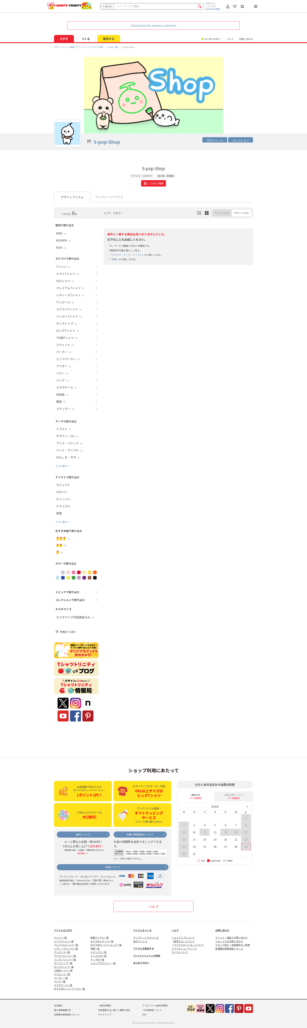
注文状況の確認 (212, 8)
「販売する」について (183, 941)
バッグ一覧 (60, 981)
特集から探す (68, 632)
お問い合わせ (246, 39)
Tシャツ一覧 (60, 937)
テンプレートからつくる (146, 937)
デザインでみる (241, 212)
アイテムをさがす (63, 930)
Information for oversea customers (153, 25)
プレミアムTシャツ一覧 (66, 945)
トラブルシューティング (184, 948)
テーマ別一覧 (97, 959)
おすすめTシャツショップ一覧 (106, 945)
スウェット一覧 (62, 974)
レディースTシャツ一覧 (66, 948)
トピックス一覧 (98, 952)
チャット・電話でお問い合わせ (231, 937)
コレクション (240, 140)
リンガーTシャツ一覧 (65, 959)
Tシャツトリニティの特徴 (146, 955)
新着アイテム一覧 (99, 937)
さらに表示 (61, 466)
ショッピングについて (183, 937)
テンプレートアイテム (109, 197)
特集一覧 (95, 948)
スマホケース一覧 (63, 985)
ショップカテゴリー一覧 (103, 963)
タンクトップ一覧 (63, 963)
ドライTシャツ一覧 (64, 941)
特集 (114, 259)
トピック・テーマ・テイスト (127, 254)
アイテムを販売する (143, 948)
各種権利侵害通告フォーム (229, 948)
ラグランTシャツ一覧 (65, 956)
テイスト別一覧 (98, 956)
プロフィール (214, 140)
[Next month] (247, 806)
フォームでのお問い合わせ (229, 941)
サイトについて (180, 952)
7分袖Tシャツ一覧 (63, 970)
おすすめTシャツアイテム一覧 (69, 988)
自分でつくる (140, 941)
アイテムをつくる (142, 930)
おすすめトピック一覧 (102, 941)
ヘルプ (229, 39)
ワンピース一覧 (62, 952)
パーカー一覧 (61, 978)
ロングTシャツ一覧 (64, 967)
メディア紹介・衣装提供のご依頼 (232, 945)
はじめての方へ (141, 962)
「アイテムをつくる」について (188, 945)
